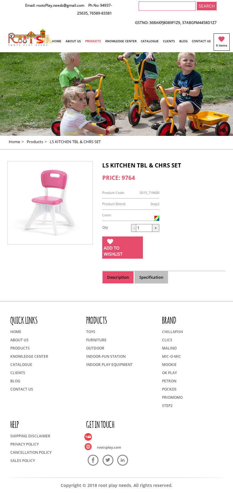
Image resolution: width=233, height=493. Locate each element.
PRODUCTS (93, 41)
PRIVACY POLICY (24, 444)
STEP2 (167, 405)
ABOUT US (73, 41)
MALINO (169, 348)
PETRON (169, 381)
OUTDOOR (95, 348)
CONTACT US (201, 41)
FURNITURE (96, 340)
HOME (56, 41)
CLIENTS (169, 41)
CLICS (167, 340)
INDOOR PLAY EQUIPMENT (109, 364)
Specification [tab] (151, 277)
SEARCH (207, 6)
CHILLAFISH (172, 331)
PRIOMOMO (172, 397)
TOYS (90, 331)
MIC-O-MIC (171, 356)
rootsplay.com (109, 447)
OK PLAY (169, 372)
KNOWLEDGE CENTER (121, 41)
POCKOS (169, 389)
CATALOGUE (150, 41)
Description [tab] (118, 277)
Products (35, 141)
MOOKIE (169, 364)
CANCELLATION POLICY (31, 452)
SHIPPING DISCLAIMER (30, 436)
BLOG (183, 41)
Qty (105, 227)
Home (14, 141)
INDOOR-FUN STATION (106, 356)
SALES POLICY (22, 460)
